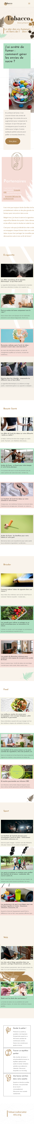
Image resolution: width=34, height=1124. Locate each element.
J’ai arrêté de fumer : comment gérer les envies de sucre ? (16, 54)
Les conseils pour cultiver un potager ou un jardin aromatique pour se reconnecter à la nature (15, 624)
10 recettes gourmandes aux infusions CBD (15, 781)
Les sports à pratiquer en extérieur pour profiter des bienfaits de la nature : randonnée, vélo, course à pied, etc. (17, 874)
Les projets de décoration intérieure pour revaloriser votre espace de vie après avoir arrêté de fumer (17, 658)
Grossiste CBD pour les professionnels (12, 198)
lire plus (12, 141)
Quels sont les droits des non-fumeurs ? (14, 998)
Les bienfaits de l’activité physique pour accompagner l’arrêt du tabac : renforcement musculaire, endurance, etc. (15, 837)
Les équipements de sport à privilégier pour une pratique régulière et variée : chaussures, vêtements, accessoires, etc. (17, 906)
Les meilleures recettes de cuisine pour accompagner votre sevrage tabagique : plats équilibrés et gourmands (16, 716)
